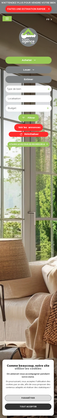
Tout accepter (28, 406)
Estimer (28, 79)
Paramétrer (28, 397)
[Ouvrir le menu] (7, 18)
